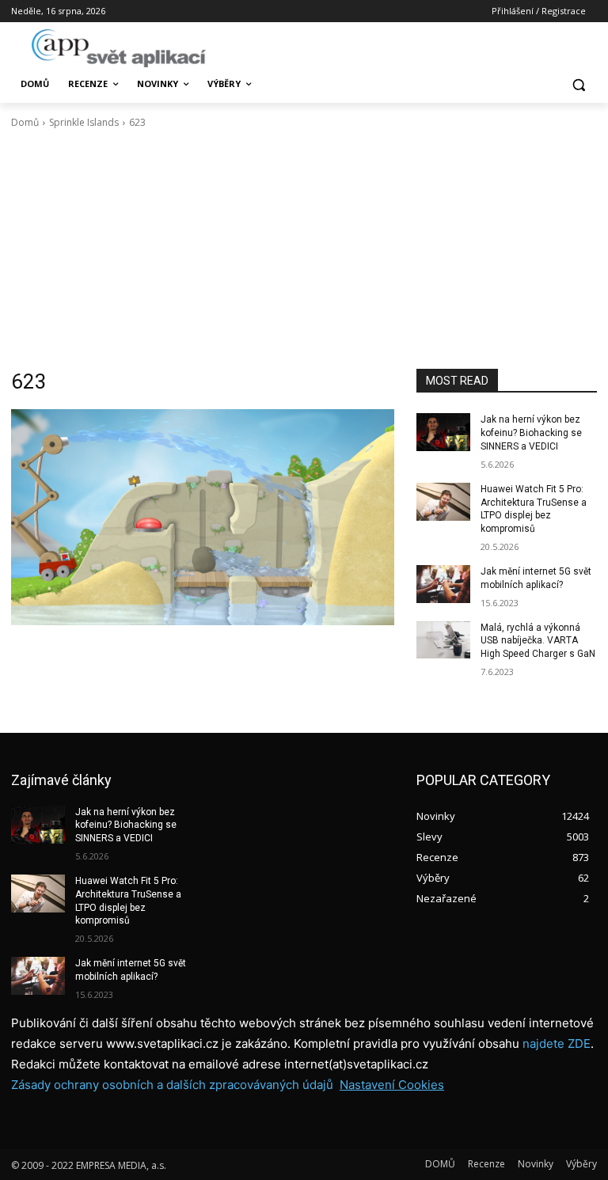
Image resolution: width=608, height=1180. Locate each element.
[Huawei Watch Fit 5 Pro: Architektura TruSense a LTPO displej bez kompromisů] (443, 502)
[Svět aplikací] (118, 48)
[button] (578, 84)
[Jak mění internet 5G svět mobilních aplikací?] (443, 584)
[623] (202, 516)
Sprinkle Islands (84, 122)
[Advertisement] (304, 249)
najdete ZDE (556, 1043)
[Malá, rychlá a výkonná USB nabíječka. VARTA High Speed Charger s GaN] (443, 640)
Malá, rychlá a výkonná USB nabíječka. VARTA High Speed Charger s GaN (538, 641)
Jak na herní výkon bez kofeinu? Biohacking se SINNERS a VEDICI (531, 433)
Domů (25, 122)
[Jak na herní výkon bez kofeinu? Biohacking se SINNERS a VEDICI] (443, 432)
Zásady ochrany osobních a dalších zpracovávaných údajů (172, 1084)
